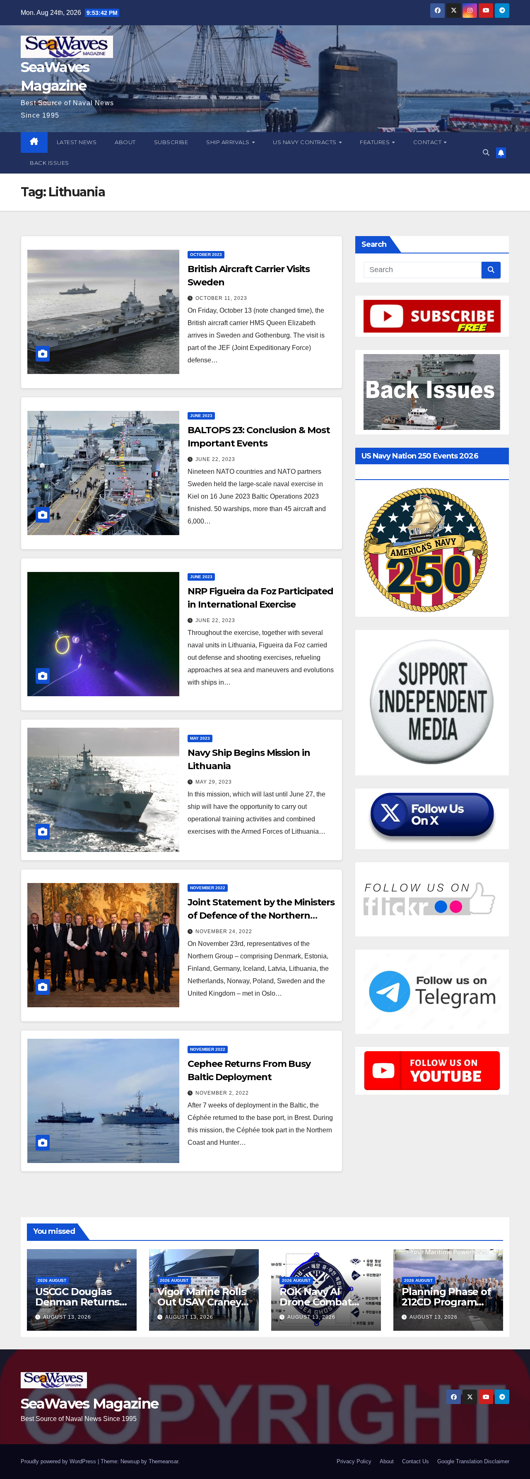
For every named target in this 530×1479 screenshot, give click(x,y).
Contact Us (415, 1461)
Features (375, 142)
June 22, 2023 (215, 459)
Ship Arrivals (228, 142)
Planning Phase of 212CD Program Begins (446, 1302)
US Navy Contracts (305, 142)
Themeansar (163, 1461)
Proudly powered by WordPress (59, 1461)
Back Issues (49, 162)
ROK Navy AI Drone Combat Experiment (315, 1302)
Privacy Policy (354, 1461)
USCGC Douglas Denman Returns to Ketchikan (77, 1302)
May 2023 (200, 738)
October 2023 (206, 254)
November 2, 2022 (222, 1093)
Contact (428, 142)
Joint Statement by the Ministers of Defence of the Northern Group (261, 915)
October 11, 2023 (221, 298)
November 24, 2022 (223, 931)
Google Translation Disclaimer (473, 1461)
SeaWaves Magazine (89, 1403)
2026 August (52, 1280)
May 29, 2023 (213, 782)
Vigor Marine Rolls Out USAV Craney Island (201, 1302)
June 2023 (201, 415)
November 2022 (207, 887)
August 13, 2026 (67, 1317)
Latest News (77, 142)
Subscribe (171, 142)
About (125, 142)
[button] (486, 152)
